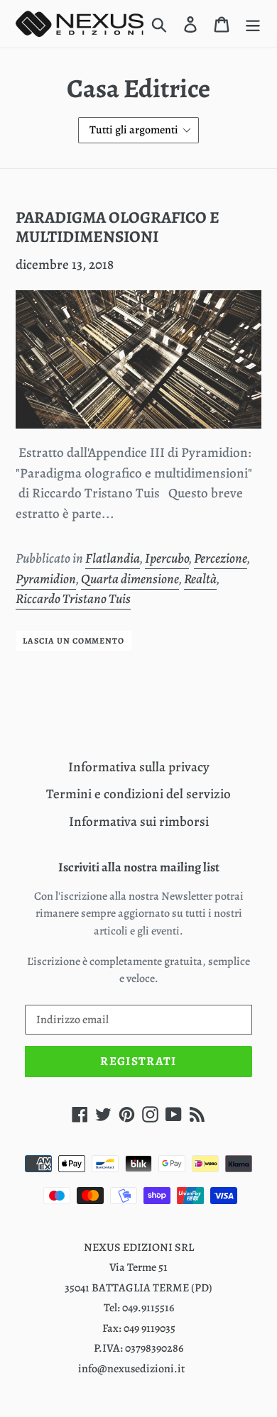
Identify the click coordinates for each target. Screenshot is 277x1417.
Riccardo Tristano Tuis (73, 599)
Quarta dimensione (130, 579)
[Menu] (252, 23)
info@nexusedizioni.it (131, 1369)
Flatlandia (112, 558)
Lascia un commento (73, 640)
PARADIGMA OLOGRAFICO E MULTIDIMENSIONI (117, 227)
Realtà (200, 579)
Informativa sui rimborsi (139, 821)
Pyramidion (46, 579)
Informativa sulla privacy (139, 767)
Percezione (220, 558)
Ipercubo (167, 558)
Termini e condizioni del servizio (138, 794)
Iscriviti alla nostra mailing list (138, 868)
